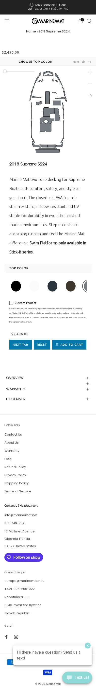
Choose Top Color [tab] (35, 61)
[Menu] (6, 21)
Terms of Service (17, 491)
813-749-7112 (14, 523)
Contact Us (13, 434)
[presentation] (19, 268)
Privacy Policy (15, 475)
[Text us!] (77, 679)
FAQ (7, 458)
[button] (90, 72)
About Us (11, 442)
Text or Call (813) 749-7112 (50, 9)
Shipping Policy (16, 483)
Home (31, 31)
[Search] (89, 20)
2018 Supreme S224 (54, 31)
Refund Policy (15, 467)
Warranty (11, 450)
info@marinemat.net (20, 515)
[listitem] (48, 7)
